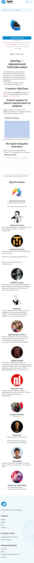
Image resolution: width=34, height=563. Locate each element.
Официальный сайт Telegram (9, 537)
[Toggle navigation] (31, 2)
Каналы (3, 519)
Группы (3, 522)
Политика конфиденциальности (10, 554)
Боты (2, 525)
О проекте (4, 549)
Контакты (3, 557)
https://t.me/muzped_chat (14, 84)
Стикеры (3, 527)
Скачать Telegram (6, 539)
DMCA (3, 551)
